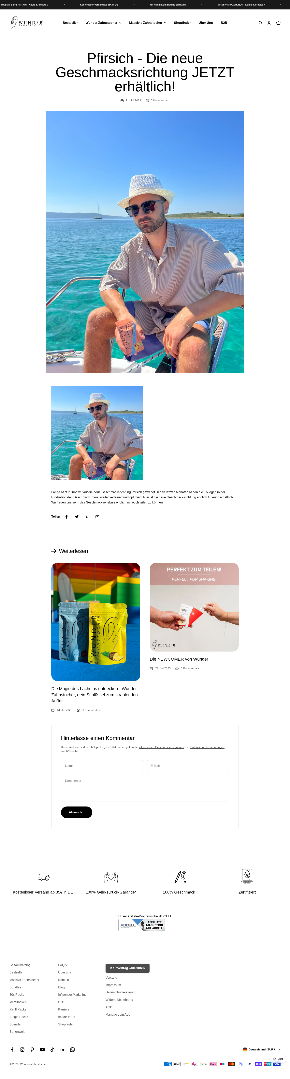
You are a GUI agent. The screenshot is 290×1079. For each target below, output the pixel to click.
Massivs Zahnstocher (24, 980)
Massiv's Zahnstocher (145, 22)
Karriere (63, 1009)
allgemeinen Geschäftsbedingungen (161, 747)
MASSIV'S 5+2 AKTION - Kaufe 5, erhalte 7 (215, 4)
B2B (224, 22)
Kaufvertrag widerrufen (127, 968)
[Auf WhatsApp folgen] (72, 1049)
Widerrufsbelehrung (119, 999)
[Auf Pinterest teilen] (87, 517)
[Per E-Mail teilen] (97, 517)
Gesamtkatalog (20, 965)
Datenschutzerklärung (121, 992)
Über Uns (206, 22)
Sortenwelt (16, 1031)
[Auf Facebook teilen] (66, 517)
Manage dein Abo (118, 1014)
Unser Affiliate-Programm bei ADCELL (145, 916)
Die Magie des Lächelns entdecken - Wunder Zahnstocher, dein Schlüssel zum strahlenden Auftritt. (94, 694)
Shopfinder (182, 22)
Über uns (64, 972)
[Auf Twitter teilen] (77, 517)
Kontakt (63, 980)
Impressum (113, 985)
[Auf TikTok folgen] (52, 1049)
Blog (61, 987)
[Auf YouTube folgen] (42, 1049)
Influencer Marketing (72, 994)
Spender (15, 1024)
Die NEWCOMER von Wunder (179, 659)
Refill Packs (17, 1009)
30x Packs (16, 994)
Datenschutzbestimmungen (207, 747)
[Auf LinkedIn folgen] (62, 1049)
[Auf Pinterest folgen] (32, 1049)
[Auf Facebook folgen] (12, 1049)
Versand (111, 977)
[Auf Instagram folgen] (22, 1049)
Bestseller (70, 22)
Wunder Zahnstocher (101, 22)
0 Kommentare (160, 100)
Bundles (15, 987)
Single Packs (18, 1017)
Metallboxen (18, 1002)
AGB (109, 1007)
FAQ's (62, 965)
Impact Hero (66, 1017)
